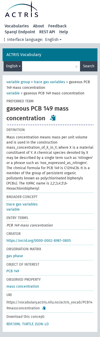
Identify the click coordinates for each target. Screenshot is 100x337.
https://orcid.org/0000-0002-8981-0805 (38, 240)
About (38, 26)
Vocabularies (17, 26)
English (51, 39)
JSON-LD (42, 324)
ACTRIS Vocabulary (23, 54)
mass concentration (22, 286)
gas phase (14, 256)
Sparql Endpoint (20, 31)
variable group (18, 82)
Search (88, 66)
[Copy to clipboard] (52, 118)
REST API (47, 31)
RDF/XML (13, 324)
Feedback (57, 26)
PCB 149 (12, 271)
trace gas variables (49, 82)
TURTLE (28, 324)
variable (13, 93)
